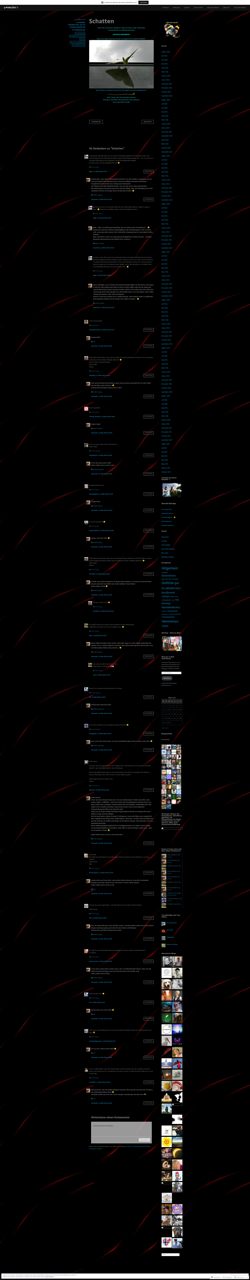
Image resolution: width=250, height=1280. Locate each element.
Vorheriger (96, 122)
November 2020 (167, 288)
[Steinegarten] (177, 1063)
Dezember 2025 (167, 84)
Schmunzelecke (175, 614)
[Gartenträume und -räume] (177, 984)
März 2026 (165, 72)
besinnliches (73, 25)
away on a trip (93, 961)
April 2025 (165, 116)
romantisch (172, 611)
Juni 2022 (165, 212)
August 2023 (166, 156)
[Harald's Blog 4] (167, 961)
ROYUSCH (92, 375)
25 (172, 718)
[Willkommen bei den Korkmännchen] (167, 1176)
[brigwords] (177, 1052)
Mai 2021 (164, 264)
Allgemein (80, 22)
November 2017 (167, 432)
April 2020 (165, 316)
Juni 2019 (164, 356)
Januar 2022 (165, 232)
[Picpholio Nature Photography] (167, 1232)
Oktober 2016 (166, 472)
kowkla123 (92, 1082)
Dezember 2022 (167, 188)
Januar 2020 (166, 328)
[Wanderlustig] (177, 1018)
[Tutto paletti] (167, 1142)
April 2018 (165, 412)
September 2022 (167, 200)
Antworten (149, 171)
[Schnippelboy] (167, 1086)
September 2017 (167, 440)
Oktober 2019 (166, 340)
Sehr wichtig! (198, 8)
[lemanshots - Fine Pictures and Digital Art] (177, 1119)
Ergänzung (170, 937)
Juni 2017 (164, 452)
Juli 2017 (164, 448)
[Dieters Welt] (177, 1007)
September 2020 (167, 296)
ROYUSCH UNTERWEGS (121, 34)
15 (163, 714)
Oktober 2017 (166, 436)
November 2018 (167, 384)
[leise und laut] (177, 1086)
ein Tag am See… (167, 509)
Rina (90, 918)
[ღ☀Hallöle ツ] (177, 1041)
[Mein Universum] (167, 1007)
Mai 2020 (165, 312)
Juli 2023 (164, 160)
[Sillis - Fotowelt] (177, 1176)
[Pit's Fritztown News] (177, 1243)
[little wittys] (167, 1131)
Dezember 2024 (167, 132)
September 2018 (167, 392)
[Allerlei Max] (167, 1075)
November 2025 (167, 88)
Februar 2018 (166, 420)
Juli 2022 (164, 208)
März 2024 (165, 144)
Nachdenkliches (171, 607)
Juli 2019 (164, 352)
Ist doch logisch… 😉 (168, 517)
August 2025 (166, 100)
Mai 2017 (164, 456)
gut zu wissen (170, 586)
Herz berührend (171, 590)
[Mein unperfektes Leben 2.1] (177, 961)
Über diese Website (213, 8)
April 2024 (165, 140)
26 (175, 718)
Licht (71, 36)
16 (166, 714)
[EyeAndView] (177, 1109)
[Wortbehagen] (167, 1052)
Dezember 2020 (167, 284)
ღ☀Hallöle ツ (11, 7)
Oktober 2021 (166, 244)
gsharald (91, 790)
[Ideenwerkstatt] (167, 1187)
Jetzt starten (143, 2)
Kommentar (144, 1140)
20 (178, 714)
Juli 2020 (164, 304)
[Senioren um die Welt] (167, 1063)
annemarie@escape (95, 1041)
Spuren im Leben (167, 513)
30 (166, 723)
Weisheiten (80, 27)
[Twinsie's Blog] (167, 984)
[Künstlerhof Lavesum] (177, 1209)
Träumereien (168, 617)
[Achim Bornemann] (177, 1097)
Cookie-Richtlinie (49, 1277)
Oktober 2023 (166, 148)
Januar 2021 (165, 280)
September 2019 (167, 344)
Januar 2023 (165, 184)
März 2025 (165, 120)
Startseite (165, 8)
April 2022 (165, 220)
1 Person (97, 167)
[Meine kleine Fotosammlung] (167, 1220)
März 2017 (165, 464)
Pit (90, 697)
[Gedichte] (177, 1153)
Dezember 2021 (167, 236)
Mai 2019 (164, 360)
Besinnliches (166, 579)
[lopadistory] (167, 1018)
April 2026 (165, 68)
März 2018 (165, 416)
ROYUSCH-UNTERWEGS (77, 42)
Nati (90, 636)
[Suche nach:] (170, 1255)
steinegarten (93, 734)
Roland (82, 39)
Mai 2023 (164, 168)
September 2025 (167, 96)
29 (163, 723)
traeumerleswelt (94, 531)
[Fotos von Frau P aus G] (167, 1109)
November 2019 (167, 336)
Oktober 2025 (166, 92)
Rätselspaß (165, 614)
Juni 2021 (164, 260)
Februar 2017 (166, 468)
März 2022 (165, 224)
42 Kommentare (78, 30)
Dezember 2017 (167, 428)
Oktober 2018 (166, 388)
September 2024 (167, 136)
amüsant (165, 572)
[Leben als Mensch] (167, 1198)
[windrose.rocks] (177, 1220)
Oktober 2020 (166, 292)
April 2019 (165, 364)
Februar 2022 (166, 228)
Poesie (164, 611)
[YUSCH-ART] (167, 1164)
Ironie (173, 596)
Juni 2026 (165, 60)
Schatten (81, 45)
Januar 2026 (165, 80)
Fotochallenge (80, 33)
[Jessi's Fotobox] (167, 1097)
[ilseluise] (167, 1209)
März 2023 (165, 176)
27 (177, 718)
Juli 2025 (164, 104)
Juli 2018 (164, 400)
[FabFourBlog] (167, 1242)
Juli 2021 (164, 256)
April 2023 (165, 172)
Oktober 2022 (166, 196)
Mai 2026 (164, 64)
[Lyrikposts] (177, 1029)
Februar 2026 (166, 76)
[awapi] (177, 1164)
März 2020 (165, 320)
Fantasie (175, 579)
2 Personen (97, 451)
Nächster (148, 122)
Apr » (167, 728)
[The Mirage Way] (167, 995)
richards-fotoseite (94, 417)
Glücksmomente (79, 36)
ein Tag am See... (172, 923)
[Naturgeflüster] (177, 1131)
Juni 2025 (165, 108)
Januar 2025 (165, 128)
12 (174, 710)
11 (172, 710)
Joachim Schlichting (173, 893)
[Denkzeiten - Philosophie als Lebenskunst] (167, 973)
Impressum (176, 8)
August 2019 (166, 348)
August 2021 (166, 252)
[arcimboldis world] (177, 973)
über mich (226, 8)
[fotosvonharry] (177, 1075)
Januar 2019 (165, 376)
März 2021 (165, 272)
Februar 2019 (166, 372)
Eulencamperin (93, 873)
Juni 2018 (165, 404)
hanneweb (94, 199)
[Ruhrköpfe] (177, 995)
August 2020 (166, 300)
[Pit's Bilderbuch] (177, 1187)
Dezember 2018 (167, 380)
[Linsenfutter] (167, 1041)
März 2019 (165, 368)
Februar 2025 (166, 124)
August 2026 (166, 52)
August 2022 (166, 204)
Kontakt (187, 8)
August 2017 (166, 444)
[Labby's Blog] (177, 1232)
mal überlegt (170, 602)
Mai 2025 (164, 112)
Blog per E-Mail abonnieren (168, 658)
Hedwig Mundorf (94, 330)
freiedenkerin (93, 455)
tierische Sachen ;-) (168, 525)
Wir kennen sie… (167, 521)
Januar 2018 (165, 424)
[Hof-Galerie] (177, 1142)
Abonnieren (167, 678)
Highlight (166, 596)
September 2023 (167, 152)
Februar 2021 (166, 276)
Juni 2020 (165, 308)
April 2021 (165, 268)
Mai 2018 (164, 408)
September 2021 (167, 248)
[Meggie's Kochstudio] (167, 1153)
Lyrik (173, 600)
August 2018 (166, 396)
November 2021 (167, 240)
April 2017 (165, 460)
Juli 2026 (164, 56)
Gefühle (168, 583)
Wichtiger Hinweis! (240, 8)
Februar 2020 (166, 324)
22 (163, 718)
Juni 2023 (165, 164)
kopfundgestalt (94, 494)
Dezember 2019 (167, 332)
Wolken (75, 45)
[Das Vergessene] (167, 1029)
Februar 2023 (166, 180)
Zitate (165, 626)
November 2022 (167, 192)
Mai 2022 (164, 216)
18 (172, 714)
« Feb (163, 728)
